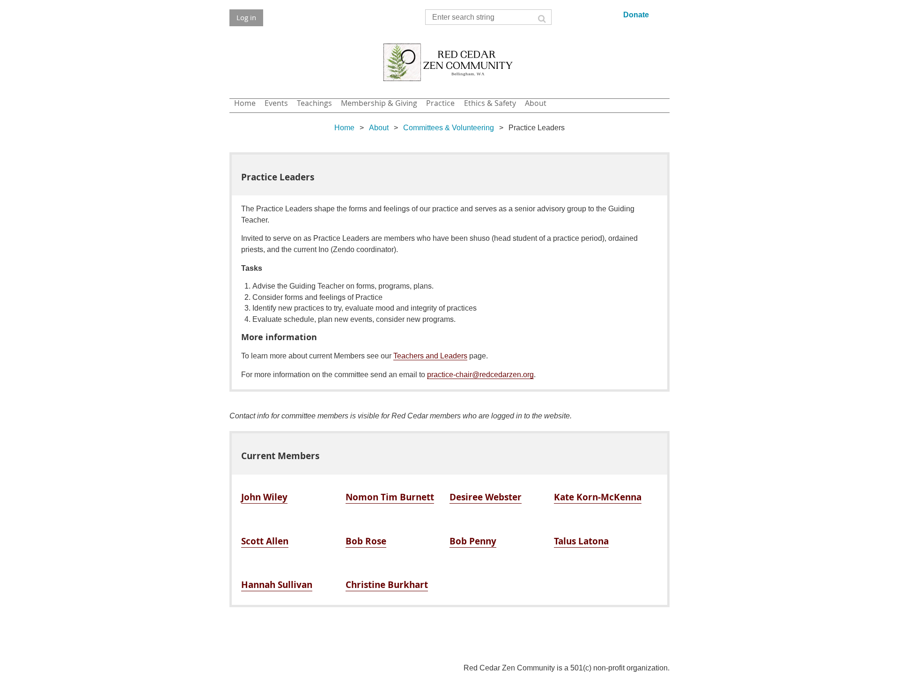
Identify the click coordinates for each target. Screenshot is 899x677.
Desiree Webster (486, 497)
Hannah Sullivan (276, 584)
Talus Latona (581, 541)
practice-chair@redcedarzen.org (480, 375)
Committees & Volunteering (448, 128)
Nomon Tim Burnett (390, 497)
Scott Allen (264, 541)
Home (344, 128)
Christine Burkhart (387, 584)
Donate (636, 15)
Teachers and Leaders (430, 356)
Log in (246, 17)
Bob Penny (473, 541)
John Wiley (264, 497)
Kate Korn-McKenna (597, 497)
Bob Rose (366, 541)
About (379, 128)
